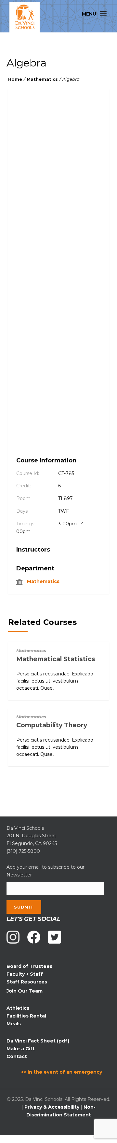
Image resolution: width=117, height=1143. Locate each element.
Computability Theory (51, 725)
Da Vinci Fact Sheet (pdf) (37, 1041)
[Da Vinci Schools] (24, 17)
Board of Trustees (29, 966)
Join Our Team (24, 991)
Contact (16, 1056)
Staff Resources (26, 982)
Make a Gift (20, 1049)
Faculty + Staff (24, 974)
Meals (13, 1024)
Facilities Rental (26, 1016)
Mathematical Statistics (55, 659)
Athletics (17, 1008)
